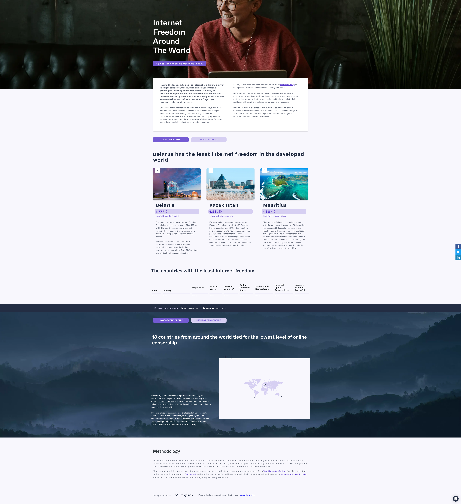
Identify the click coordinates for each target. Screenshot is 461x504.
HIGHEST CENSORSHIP (208, 320)
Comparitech (190, 474)
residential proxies (247, 495)
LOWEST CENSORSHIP (171, 320)
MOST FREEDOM (209, 139)
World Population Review (274, 471)
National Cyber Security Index (293, 474)
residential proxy (287, 84)
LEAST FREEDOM (171, 139)
